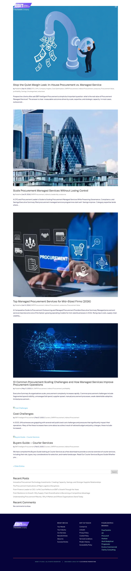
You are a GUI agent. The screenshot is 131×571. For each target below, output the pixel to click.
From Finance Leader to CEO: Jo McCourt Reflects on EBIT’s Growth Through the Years (46, 489)
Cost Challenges (23, 413)
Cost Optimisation (58, 88)
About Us (60, 539)
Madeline (18, 88)
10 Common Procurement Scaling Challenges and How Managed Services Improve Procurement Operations (63, 383)
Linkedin (82, 530)
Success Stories (62, 542)
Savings (24, 91)
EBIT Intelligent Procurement (24, 417)
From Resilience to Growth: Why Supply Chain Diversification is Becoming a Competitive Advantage (51, 493)
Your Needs (61, 527)
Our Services (61, 533)
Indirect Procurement (85, 88)
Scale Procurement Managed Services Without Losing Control (50, 190)
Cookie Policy (84, 536)
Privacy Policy (84, 533)
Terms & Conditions (85, 539)
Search (114, 472)
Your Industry (61, 530)
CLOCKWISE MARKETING (88, 561)
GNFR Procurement (71, 88)
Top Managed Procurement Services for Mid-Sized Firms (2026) (52, 301)
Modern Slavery (84, 542)
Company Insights (45, 88)
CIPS (36, 88)
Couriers (47, 417)
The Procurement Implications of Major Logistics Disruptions (36, 486)
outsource (97, 88)
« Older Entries (18, 466)
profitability (17, 91)
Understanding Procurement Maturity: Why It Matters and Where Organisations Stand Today (48, 497)
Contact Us (83, 527)
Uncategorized (32, 91)
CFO (32, 88)
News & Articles (62, 536)
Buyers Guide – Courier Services (33, 442)
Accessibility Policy (85, 545)
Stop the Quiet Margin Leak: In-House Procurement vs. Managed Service (57, 84)
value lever (41, 91)
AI (32, 388)
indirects (48, 194)
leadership (54, 194)
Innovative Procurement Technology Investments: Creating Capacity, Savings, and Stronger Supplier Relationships (57, 482)
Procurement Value (107, 88)
